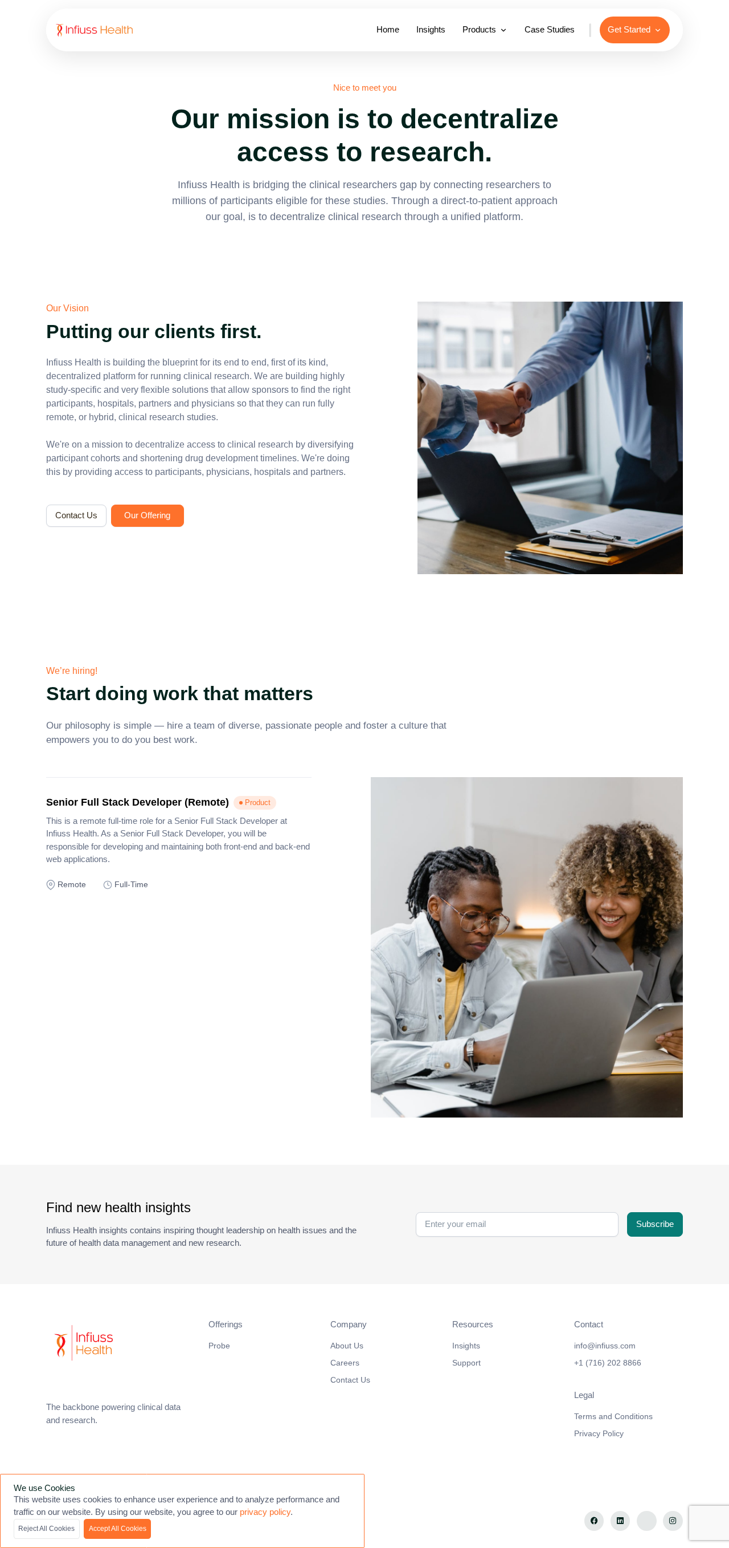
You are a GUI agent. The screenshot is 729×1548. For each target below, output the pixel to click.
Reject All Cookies (46, 1529)
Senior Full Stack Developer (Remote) (137, 802)
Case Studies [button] (550, 29)
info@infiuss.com (605, 1345)
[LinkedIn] (620, 1521)
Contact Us (76, 515)
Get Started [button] (629, 29)
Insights (466, 1345)
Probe (219, 1345)
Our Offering (147, 515)
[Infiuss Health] (121, 1344)
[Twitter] (647, 1521)
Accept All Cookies (117, 1529)
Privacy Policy (599, 1433)
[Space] (105, 30)
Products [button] (479, 29)
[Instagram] (673, 1521)
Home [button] (387, 29)
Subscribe (655, 1224)
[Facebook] (594, 1521)
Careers (344, 1362)
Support (466, 1362)
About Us (346, 1345)
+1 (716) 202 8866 (607, 1362)
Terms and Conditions (613, 1416)
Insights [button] (430, 29)
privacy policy (265, 1512)
